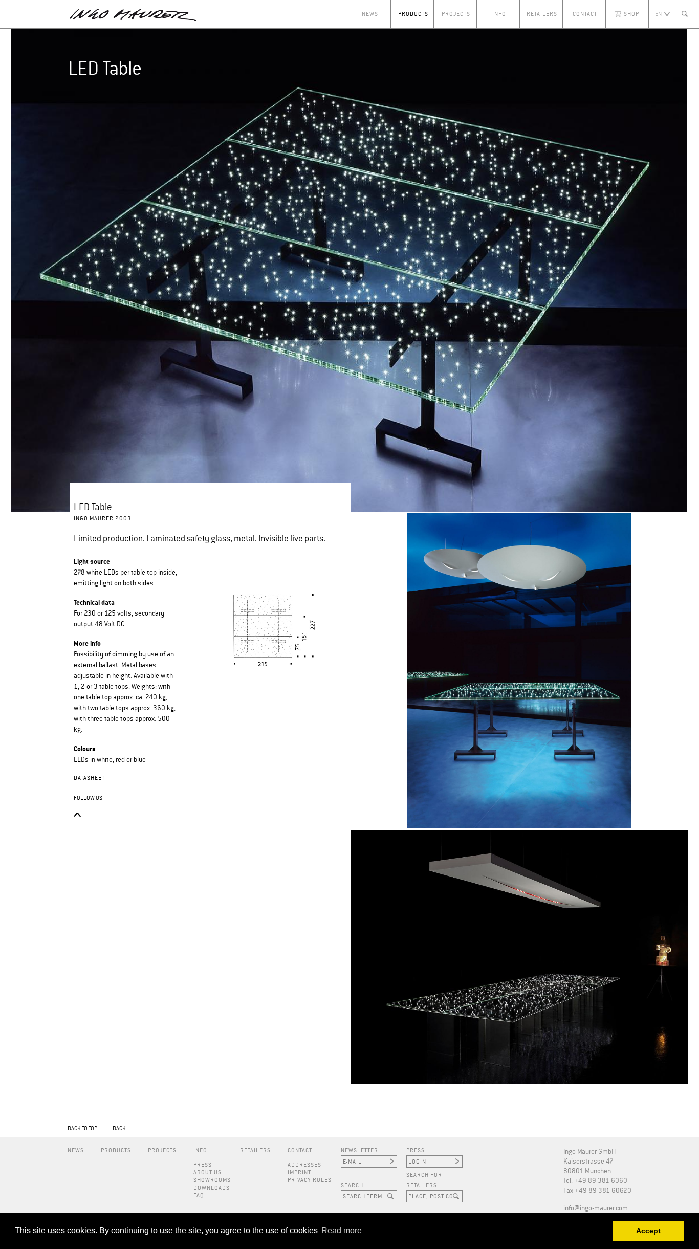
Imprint (299, 1172)
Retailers (542, 14)
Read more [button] (341, 1230)
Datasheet (89, 778)
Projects (456, 14)
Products (413, 14)
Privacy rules (310, 1180)
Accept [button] (648, 1230)
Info (499, 14)
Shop (631, 14)
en (658, 14)
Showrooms (212, 1180)
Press (202, 1165)
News (370, 14)
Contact (585, 14)
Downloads (211, 1188)
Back (119, 1128)
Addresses (304, 1165)
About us (207, 1172)
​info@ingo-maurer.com (595, 1208)
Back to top (82, 1128)
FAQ (198, 1195)
